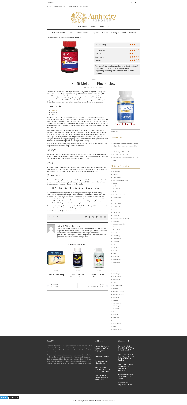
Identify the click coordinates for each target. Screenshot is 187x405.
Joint (114, 253)
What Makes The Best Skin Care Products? (125, 143)
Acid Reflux (116, 171)
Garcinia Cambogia (118, 224)
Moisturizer (116, 268)
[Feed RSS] (131, 2)
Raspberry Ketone (118, 291)
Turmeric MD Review (101, 357)
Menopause (116, 262)
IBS (114, 244)
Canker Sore (116, 192)
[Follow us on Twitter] (135, 2)
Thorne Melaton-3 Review (58, 287)
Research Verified (118, 294)
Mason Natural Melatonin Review (77, 275)
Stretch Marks (117, 309)
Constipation (116, 206)
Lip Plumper (117, 259)
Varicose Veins (117, 323)
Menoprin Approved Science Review (101, 362)
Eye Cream (116, 215)
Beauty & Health (58, 33)
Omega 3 (115, 282)
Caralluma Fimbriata (119, 195)
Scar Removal (117, 303)
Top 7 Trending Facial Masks (121, 155)
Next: (102, 285)
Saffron (115, 300)
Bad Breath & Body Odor (120, 180)
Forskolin (116, 221)
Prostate (115, 288)
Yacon (114, 326)
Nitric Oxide (116, 279)
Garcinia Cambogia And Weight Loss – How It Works (126, 376)
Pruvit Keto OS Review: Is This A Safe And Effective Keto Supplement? (125, 367)
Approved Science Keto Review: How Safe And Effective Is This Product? (102, 349)
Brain (114, 186)
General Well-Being (109, 33)
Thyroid (115, 312)
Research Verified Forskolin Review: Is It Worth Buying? (101, 377)
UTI (114, 320)
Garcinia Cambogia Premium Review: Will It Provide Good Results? (102, 369)
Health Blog (85, 7)
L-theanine (54, 110)
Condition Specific (128, 33)
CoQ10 (115, 209)
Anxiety (115, 174)
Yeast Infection (117, 329)
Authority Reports (71, 211)
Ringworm (116, 297)
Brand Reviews (117, 189)
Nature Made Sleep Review (56, 275)
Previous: (55, 285)
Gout (114, 227)
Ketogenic (116, 256)
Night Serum (117, 276)
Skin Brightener (118, 306)
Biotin (115, 183)
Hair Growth (117, 233)
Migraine (116, 265)
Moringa (115, 271)
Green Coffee (117, 230)
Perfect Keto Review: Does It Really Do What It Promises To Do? (126, 348)
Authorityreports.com (108, 400)
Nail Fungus (116, 274)
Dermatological (82, 33)
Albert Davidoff (89, 88)
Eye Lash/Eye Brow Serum (121, 218)
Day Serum (116, 212)
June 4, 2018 (99, 88)
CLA (114, 200)
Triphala (115, 314)
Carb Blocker (117, 197)
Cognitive (94, 33)
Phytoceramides (118, 285)
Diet (70, 33)
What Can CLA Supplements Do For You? (125, 385)
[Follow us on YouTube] (138, 2)
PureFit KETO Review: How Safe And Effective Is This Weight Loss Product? (126, 357)
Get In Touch (73, 7)
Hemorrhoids (117, 238)
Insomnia (116, 247)
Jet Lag (93, 79)
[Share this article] (86, 217)
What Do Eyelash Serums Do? (122, 152)
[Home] (93, 17)
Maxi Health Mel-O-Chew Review (99, 275)
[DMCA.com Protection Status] (9, 397)
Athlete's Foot (117, 177)
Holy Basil (116, 241)
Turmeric (116, 317)
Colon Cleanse (117, 203)
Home (49, 7)
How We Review (59, 7)
